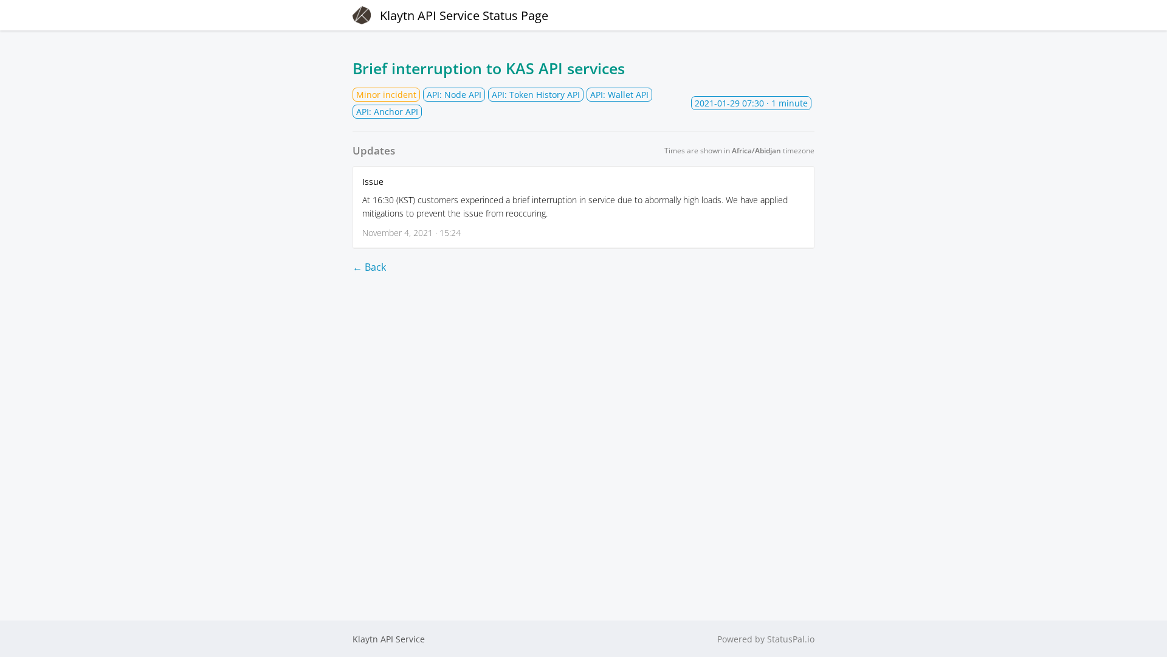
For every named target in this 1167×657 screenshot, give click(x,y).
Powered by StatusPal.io (765, 639)
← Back (369, 267)
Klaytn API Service (389, 639)
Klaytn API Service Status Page (464, 15)
